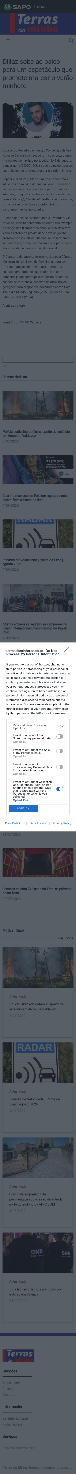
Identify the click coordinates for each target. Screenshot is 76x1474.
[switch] (59, 736)
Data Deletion (14, 823)
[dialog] (38, 737)
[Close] (68, 651)
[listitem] (38, 727)
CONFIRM (23, 808)
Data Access (38, 823)
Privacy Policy (62, 823)
